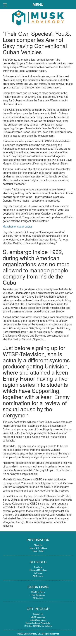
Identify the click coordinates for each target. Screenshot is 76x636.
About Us (38, 544)
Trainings (38, 567)
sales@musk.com (38, 619)
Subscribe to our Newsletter (38, 622)
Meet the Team (38, 591)
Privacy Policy (38, 550)
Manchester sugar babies (17, 226)
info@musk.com (38, 616)
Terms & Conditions (38, 547)
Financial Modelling (38, 570)
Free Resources (38, 594)
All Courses (38, 575)
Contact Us (38, 613)
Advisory (38, 572)
